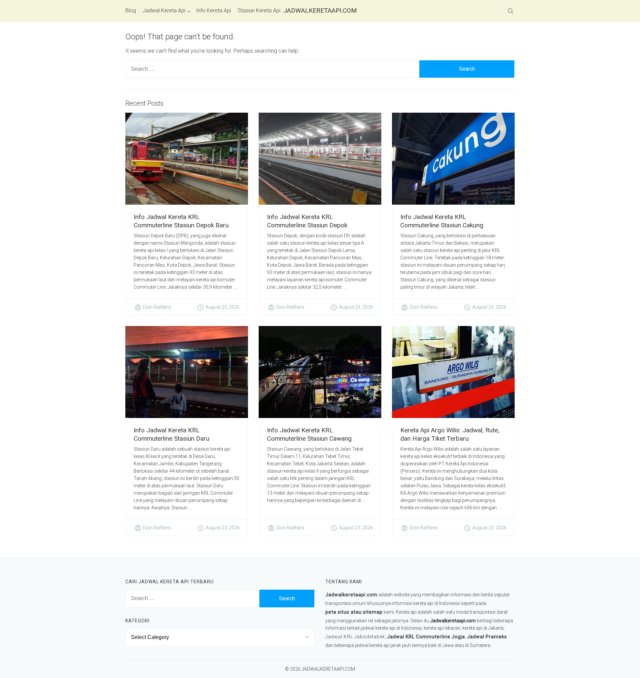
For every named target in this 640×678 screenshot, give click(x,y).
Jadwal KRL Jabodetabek (355, 636)
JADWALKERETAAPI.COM (320, 10)
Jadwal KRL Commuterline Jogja (426, 636)
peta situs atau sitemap (354, 612)
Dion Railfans (157, 307)
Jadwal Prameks (487, 636)
